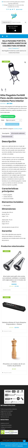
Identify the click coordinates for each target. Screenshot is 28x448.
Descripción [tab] (5, 133)
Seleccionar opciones (12, 124)
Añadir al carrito (7, 289)
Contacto (3, 429)
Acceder (20, 9)
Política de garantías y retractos (9, 409)
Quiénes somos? (5, 423)
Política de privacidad (6, 415)
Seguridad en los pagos (7, 411)
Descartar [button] (20, 446)
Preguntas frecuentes (6, 425)
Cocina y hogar (18, 128)
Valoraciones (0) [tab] (7, 136)
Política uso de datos (6, 413)
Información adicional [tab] (17, 133)
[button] (25, 62)
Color (2, 120)
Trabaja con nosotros (6, 427)
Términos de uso (5, 417)
